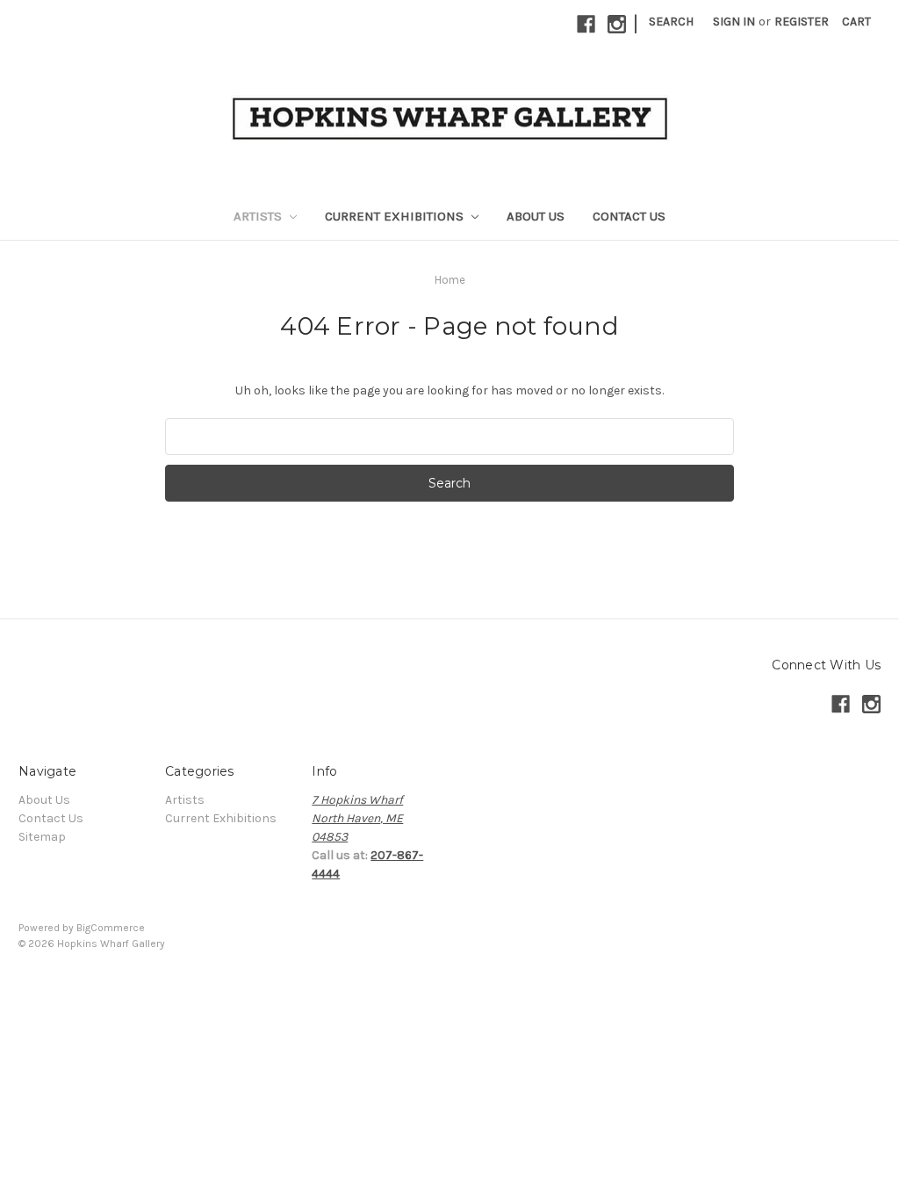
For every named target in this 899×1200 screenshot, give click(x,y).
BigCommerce (110, 928)
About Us (536, 216)
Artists (259, 216)
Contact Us (629, 216)
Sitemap (42, 836)
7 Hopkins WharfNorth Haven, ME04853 (357, 818)
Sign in (734, 21)
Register (801, 21)
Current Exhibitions (396, 216)
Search (671, 21)
